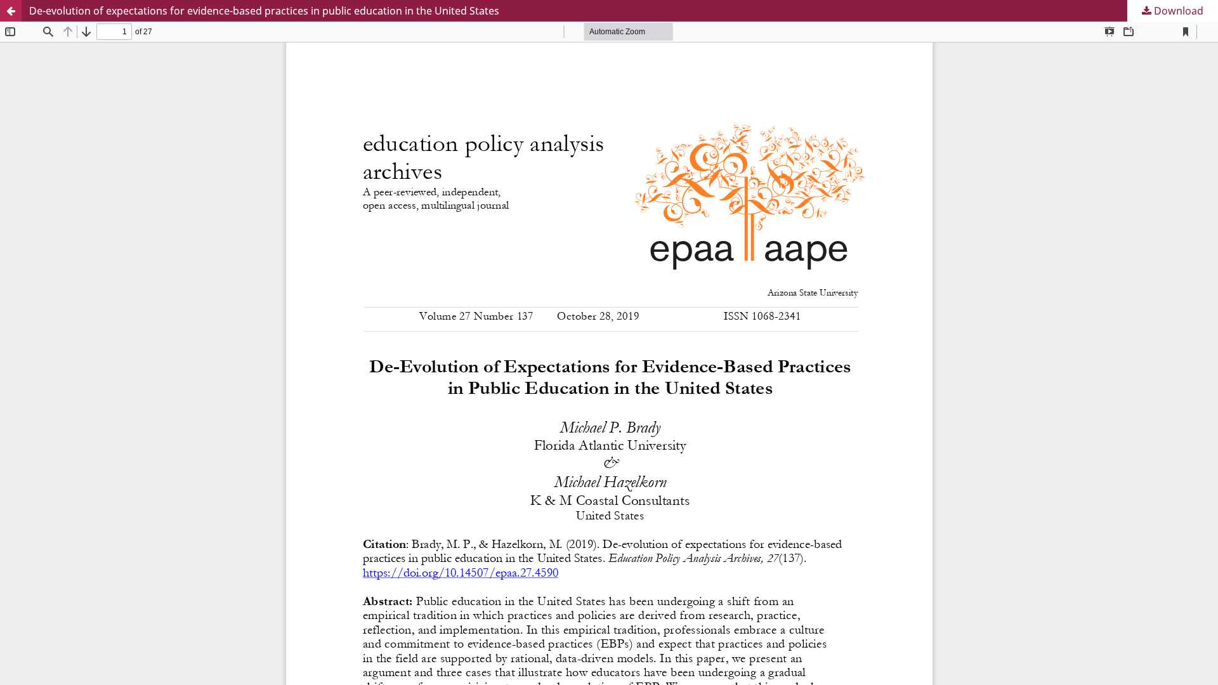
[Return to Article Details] (11, 11)
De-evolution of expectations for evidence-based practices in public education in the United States (264, 11)
